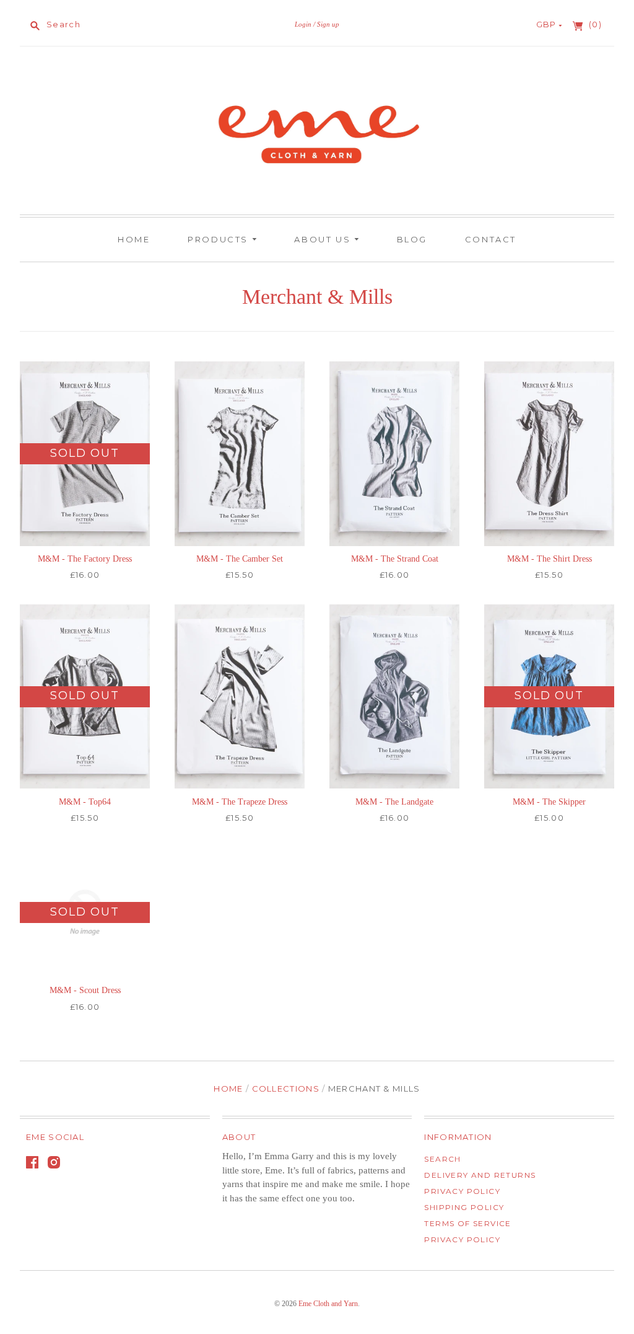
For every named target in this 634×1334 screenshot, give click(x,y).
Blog (412, 239)
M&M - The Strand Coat (394, 558)
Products (219, 239)
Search (442, 1159)
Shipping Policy (464, 1207)
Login (303, 24)
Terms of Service (467, 1223)
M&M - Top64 (85, 801)
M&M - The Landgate (394, 801)
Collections (285, 1088)
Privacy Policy (462, 1191)
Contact (490, 239)
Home (134, 239)
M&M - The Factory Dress (85, 558)
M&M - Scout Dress (85, 990)
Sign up (328, 24)
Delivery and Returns (480, 1175)
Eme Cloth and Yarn (328, 1303)
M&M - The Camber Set (239, 558)
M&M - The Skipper (549, 801)
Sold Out (84, 453)
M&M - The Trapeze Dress (239, 801)
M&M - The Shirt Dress (549, 558)
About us (324, 239)
